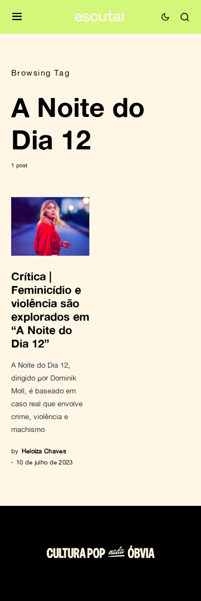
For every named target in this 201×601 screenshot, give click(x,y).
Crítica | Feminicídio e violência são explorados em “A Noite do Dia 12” (50, 309)
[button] (17, 17)
